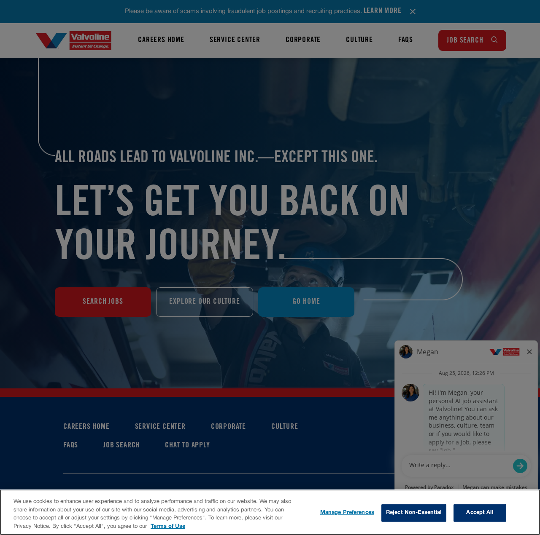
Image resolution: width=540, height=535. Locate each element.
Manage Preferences (347, 512)
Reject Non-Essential (414, 512)
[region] (270, 512)
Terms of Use (168, 526)
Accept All (479, 512)
